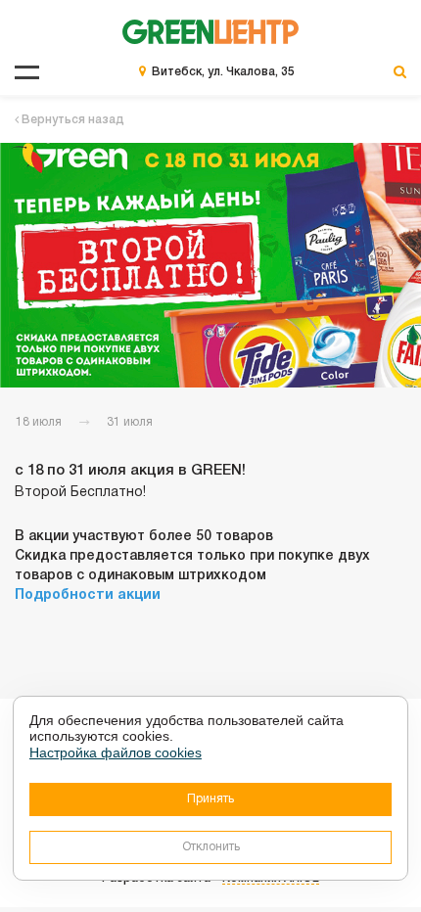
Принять (210, 799)
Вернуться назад (71, 119)
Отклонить (211, 847)
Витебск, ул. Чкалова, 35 (223, 72)
